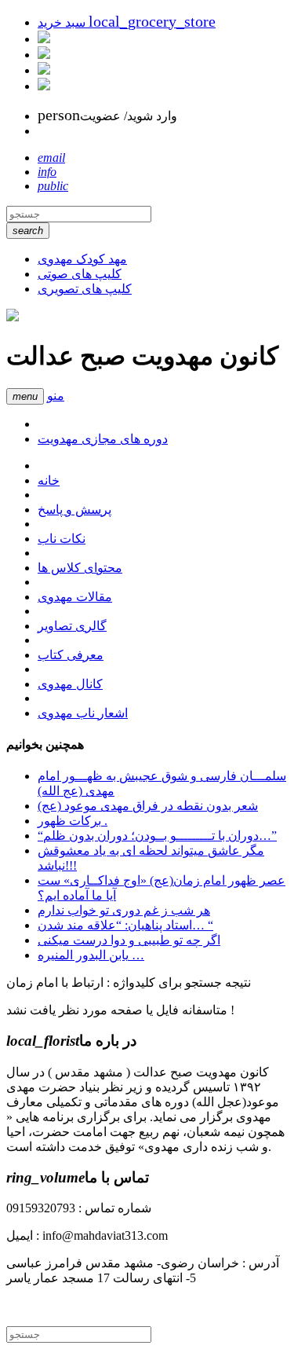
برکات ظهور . (72, 820)
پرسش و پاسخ (74, 509)
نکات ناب (61, 538)
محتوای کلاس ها (80, 567)
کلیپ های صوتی (80, 273)
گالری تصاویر (72, 625)
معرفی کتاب (70, 655)
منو (55, 395)
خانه (49, 480)
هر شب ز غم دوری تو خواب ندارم (124, 910)
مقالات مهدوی (75, 596)
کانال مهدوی (70, 684)
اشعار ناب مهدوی (83, 713)
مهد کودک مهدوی (82, 259)
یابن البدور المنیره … (91, 955)
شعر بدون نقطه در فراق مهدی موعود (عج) (148, 805)
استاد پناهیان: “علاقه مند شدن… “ (125, 925)
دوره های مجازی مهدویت (103, 438)
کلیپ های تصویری (85, 288)
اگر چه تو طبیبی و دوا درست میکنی (129, 940)
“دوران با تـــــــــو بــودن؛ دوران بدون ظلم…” (157, 835)
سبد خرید (127, 22)
